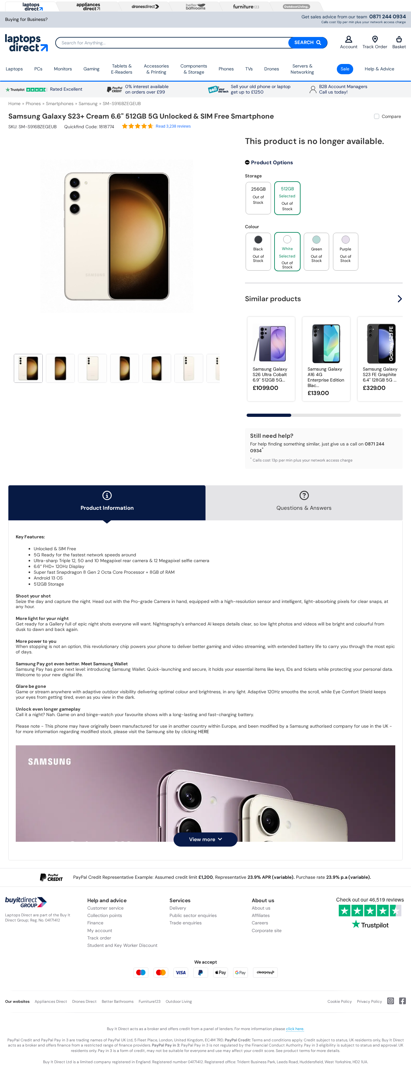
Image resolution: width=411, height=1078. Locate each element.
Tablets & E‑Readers (121, 69)
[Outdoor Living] (295, 6)
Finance (95, 923)
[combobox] (191, 43)
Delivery (178, 908)
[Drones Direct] (144, 6)
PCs (38, 69)
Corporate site (267, 930)
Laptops (14, 69)
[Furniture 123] (245, 6)
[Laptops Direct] (31, 7)
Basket (399, 46)
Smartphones (60, 103)
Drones (271, 69)
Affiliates (261, 915)
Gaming (91, 69)
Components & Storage (193, 69)
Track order (99, 938)
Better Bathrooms (118, 1001)
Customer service (105, 908)
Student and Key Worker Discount (122, 945)
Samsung (88, 103)
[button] (220, 233)
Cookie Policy (340, 1001)
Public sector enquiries (193, 915)
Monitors (63, 69)
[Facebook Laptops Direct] (400, 1003)
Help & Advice (379, 69)
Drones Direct (84, 1001)
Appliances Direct (51, 1001)
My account (99, 930)
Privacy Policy (369, 1001)
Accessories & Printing (156, 69)
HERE (203, 731)
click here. (295, 1028)
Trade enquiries (186, 923)
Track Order (375, 46)
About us (261, 908)
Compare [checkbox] (391, 116)
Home (14, 103)
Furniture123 (150, 1001)
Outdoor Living (179, 1001)
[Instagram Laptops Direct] (388, 1003)
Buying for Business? (26, 19)
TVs (249, 69)
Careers (260, 923)
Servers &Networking (302, 69)
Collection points (104, 915)
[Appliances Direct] (87, 6)
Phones (226, 69)
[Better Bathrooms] (194, 7)
